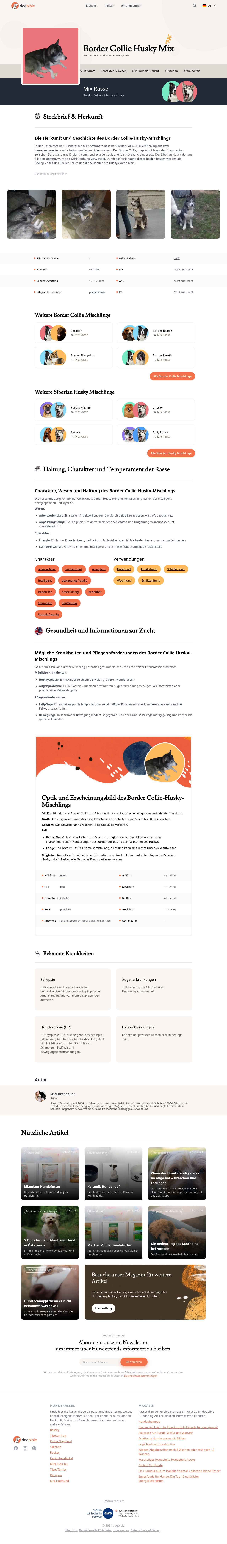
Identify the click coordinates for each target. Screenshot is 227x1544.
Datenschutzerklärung (145, 1530)
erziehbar (95, 592)
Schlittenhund (151, 580)
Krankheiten (192, 71)
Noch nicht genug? (113, 1335)
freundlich (45, 603)
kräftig (95, 920)
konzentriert (73, 569)
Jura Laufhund (59, 1481)
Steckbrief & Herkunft (80, 71)
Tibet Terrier (58, 1469)
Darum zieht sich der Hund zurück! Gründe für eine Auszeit (178, 1427)
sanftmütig (69, 603)
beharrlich (45, 592)
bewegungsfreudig (74, 580)
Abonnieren (134, 1362)
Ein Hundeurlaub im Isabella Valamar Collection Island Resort (180, 1471)
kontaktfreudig (48, 614)
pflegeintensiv (97, 292)
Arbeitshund (149, 569)
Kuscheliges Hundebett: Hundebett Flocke (167, 1460)
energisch (99, 569)
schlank (63, 920)
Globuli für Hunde (151, 1465)
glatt (62, 886)
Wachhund (124, 580)
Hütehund (124, 569)
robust (86, 920)
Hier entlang (103, 1308)
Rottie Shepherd (61, 1441)
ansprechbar (47, 569)
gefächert (65, 909)
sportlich (75, 920)
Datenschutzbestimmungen (140, 1375)
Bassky (54, 1430)
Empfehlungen (131, 6)
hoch (177, 258)
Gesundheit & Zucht (145, 71)
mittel (62, 875)
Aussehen (171, 71)
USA (97, 269)
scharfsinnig (70, 592)
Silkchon (55, 1447)
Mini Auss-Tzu (59, 1464)
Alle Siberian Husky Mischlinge (171, 453)
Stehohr (64, 898)
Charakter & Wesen (114, 71)
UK (91, 269)
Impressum (121, 1530)
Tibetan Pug (58, 1436)
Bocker (54, 1452)
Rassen (109, 6)
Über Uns (71, 1530)
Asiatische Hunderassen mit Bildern (162, 1438)
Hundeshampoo (149, 1421)
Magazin (92, 6)
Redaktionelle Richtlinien (95, 1530)
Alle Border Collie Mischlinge (172, 376)
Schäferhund (176, 569)
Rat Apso (56, 1475)
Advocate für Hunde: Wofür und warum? (166, 1433)
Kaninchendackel (61, 1458)
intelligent (45, 580)
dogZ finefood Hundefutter (157, 1444)
